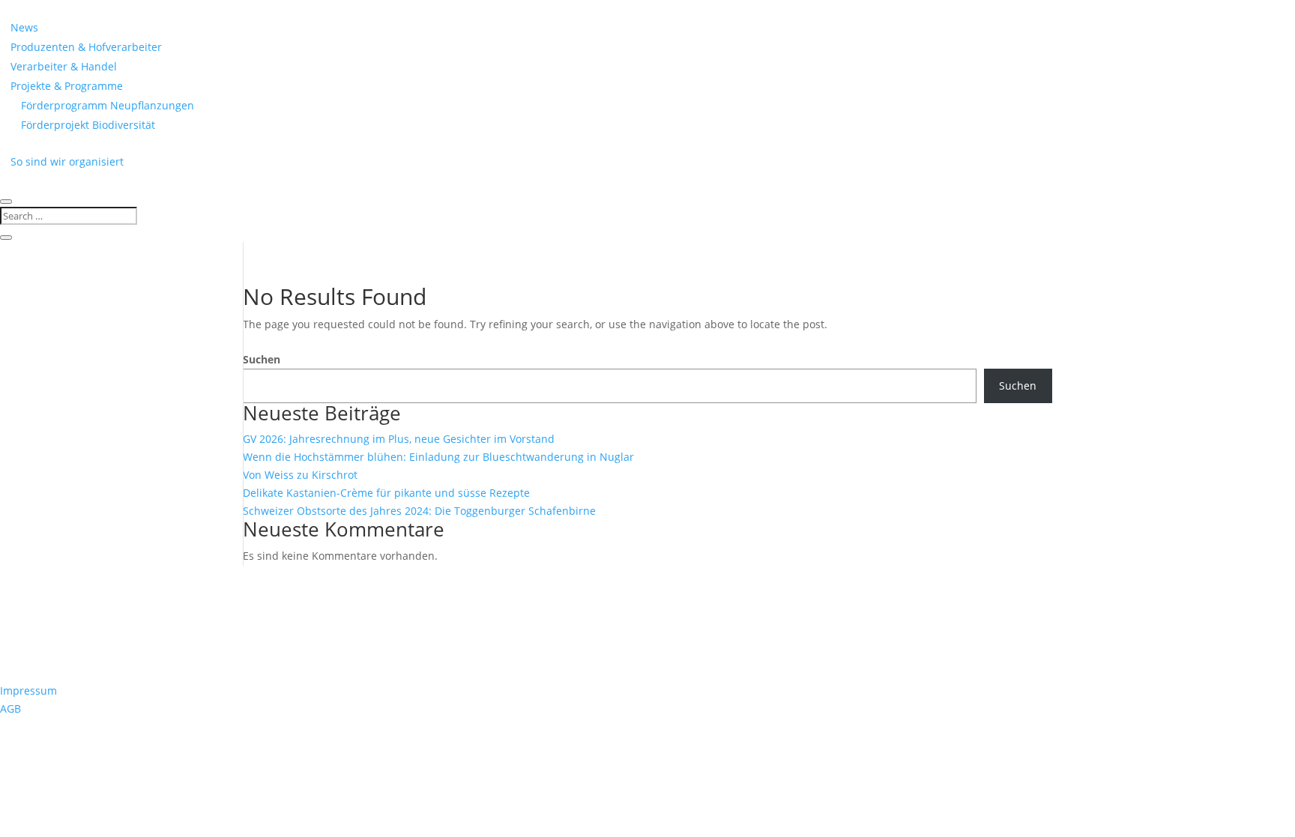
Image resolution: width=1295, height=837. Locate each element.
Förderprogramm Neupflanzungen (107, 105)
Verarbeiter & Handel (63, 66)
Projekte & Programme (66, 86)
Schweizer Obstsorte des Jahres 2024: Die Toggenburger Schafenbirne (419, 511)
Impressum (28, 690)
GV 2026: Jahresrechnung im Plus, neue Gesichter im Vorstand (399, 439)
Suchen (261, 359)
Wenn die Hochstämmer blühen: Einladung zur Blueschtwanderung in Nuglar (438, 457)
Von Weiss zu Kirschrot (300, 475)
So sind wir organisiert (67, 161)
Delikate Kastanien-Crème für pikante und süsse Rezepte (386, 493)
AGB (10, 708)
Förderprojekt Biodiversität (88, 125)
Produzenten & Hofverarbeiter (86, 47)
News (24, 27)
